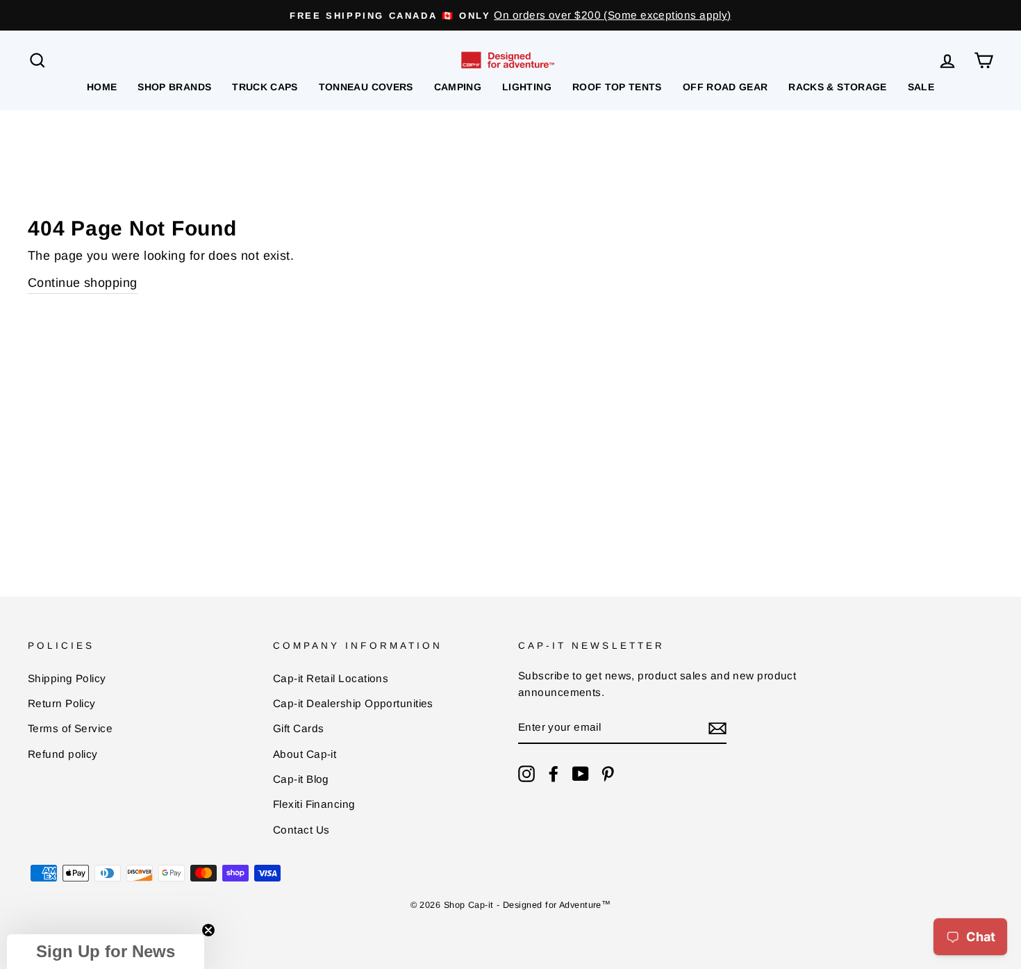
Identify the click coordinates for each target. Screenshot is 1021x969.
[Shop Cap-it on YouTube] (580, 773)
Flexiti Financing (314, 804)
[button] (105, 951)
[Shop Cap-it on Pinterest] (607, 773)
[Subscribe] (717, 728)
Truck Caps (265, 86)
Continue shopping (83, 283)
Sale (921, 86)
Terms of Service (70, 728)
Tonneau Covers (366, 86)
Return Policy (62, 703)
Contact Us (301, 830)
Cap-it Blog (301, 779)
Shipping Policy (67, 678)
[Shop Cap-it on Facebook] (553, 773)
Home (102, 86)
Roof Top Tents (617, 86)
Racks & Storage (837, 86)
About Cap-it (304, 754)
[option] (510, 15)
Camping (457, 86)
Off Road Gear (725, 86)
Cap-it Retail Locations (330, 678)
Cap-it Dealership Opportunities (353, 703)
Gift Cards (298, 728)
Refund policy (63, 754)
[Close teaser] (208, 930)
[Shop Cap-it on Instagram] (526, 773)
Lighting (526, 86)
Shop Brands (174, 86)
